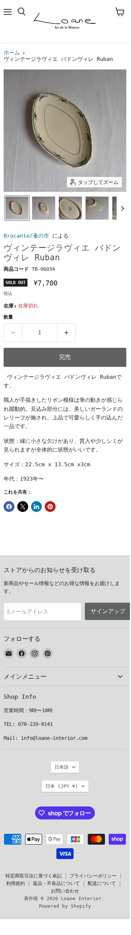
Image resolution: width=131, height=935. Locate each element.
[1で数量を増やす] (66, 332)
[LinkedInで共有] (36, 506)
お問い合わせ (65, 891)
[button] (17, 208)
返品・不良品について (56, 883)
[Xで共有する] (22, 506)
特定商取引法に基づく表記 (33, 875)
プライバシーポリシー (93, 875)
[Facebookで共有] (9, 506)
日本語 (61, 767)
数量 (8, 317)
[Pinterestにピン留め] (50, 506)
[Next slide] (122, 208)
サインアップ (108, 611)
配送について (102, 883)
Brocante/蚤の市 (26, 236)
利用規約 (15, 883)
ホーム (12, 53)
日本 (61, 786)
